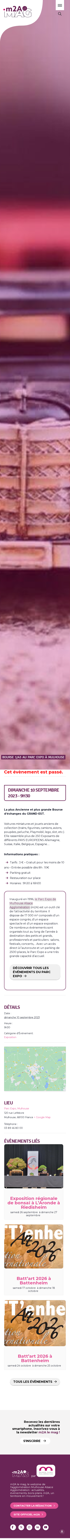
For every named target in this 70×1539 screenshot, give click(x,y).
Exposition (10, 1037)
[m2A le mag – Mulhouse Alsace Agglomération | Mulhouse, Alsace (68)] (26, 11)
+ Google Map (42, 1117)
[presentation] (33, 1166)
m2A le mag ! (49, 1432)
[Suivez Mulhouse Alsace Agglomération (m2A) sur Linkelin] (37, 1527)
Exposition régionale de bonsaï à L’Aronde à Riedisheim (33, 1203)
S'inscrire (32, 1441)
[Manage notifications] (62, 1531)
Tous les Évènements (32, 1382)
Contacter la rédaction (33, 1505)
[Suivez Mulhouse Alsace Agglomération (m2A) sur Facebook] (13, 1527)
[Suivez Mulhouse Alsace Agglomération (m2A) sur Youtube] (46, 1527)
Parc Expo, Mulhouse (16, 1108)
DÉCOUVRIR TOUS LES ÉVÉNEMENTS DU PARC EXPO (31, 972)
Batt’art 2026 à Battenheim (34, 1281)
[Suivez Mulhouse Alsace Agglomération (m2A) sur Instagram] (29, 1527)
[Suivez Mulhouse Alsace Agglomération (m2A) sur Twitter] (21, 1527)
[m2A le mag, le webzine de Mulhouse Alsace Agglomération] (46, 1476)
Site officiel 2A (27, 1514)
